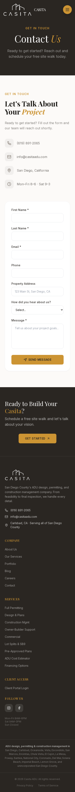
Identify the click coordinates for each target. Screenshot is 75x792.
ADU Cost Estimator (17, 658)
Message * (19, 320)
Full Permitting (14, 608)
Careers (10, 578)
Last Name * (20, 228)
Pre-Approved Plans (18, 651)
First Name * (20, 210)
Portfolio (10, 563)
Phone (15, 265)
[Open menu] (67, 9)
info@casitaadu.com (32, 157)
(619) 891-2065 (28, 143)
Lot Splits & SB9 (15, 644)
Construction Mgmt (17, 622)
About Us (11, 549)
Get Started (35, 438)
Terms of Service (48, 785)
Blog (8, 571)
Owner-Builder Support (20, 629)
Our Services (13, 556)
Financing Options (16, 665)
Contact (10, 585)
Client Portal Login (17, 688)
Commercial (12, 636)
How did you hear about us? (31, 302)
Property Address (23, 283)
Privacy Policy (25, 785)
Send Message (39, 359)
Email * (16, 246)
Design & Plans (14, 615)
